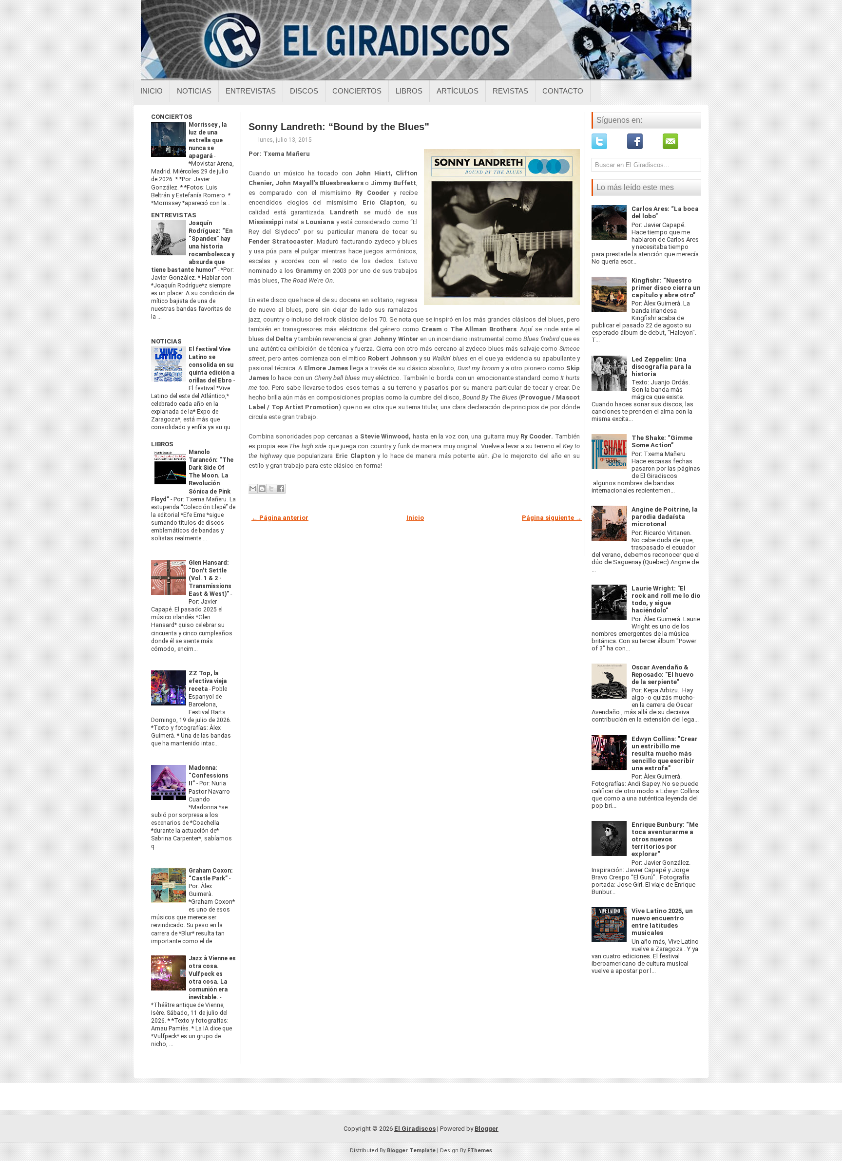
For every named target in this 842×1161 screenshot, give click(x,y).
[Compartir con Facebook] (281, 489)
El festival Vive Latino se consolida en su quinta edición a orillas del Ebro (211, 365)
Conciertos (357, 91)
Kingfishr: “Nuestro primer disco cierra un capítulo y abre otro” (666, 288)
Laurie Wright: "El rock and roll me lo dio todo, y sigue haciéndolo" (666, 599)
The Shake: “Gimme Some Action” (662, 441)
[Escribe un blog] (262, 489)
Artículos (457, 91)
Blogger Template (411, 1150)
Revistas (510, 91)
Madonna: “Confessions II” (209, 775)
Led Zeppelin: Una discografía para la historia (661, 367)
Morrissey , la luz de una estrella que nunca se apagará (208, 140)
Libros (409, 91)
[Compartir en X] (271, 489)
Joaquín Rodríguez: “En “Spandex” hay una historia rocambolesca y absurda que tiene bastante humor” (192, 246)
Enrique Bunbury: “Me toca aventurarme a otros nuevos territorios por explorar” (665, 839)
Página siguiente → (552, 517)
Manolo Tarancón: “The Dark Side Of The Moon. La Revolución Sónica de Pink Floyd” (192, 475)
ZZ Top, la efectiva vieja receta (208, 681)
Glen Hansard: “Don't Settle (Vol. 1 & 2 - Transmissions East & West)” (210, 578)
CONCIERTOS (171, 116)
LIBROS (162, 444)
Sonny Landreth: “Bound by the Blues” (339, 127)
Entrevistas (251, 91)
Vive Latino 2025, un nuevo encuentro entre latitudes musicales (662, 921)
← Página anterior (279, 517)
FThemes (479, 1150)
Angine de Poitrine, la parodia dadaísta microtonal (665, 517)
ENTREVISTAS (173, 215)
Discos (304, 91)
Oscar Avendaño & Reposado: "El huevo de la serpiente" (662, 674)
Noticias (194, 91)
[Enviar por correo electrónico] (253, 489)
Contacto (562, 91)
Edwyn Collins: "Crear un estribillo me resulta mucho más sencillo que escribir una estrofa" (665, 753)
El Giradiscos (415, 1128)
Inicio (151, 91)
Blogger (486, 1128)
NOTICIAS (166, 341)
